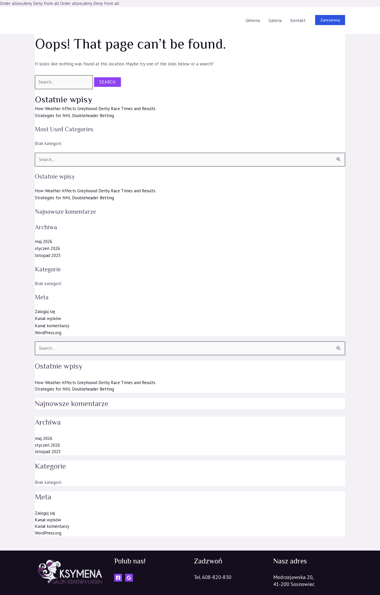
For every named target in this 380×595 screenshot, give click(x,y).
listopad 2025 (48, 255)
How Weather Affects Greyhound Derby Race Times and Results (95, 108)
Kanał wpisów (48, 318)
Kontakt (298, 20)
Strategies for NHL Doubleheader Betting (74, 115)
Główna (253, 20)
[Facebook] (118, 578)
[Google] (129, 578)
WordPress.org (48, 332)
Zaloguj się (45, 311)
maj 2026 (43, 241)
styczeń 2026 (47, 248)
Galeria (275, 20)
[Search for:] (64, 82)
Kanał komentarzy (52, 326)
